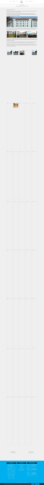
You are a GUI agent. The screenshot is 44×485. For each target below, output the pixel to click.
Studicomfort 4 (14, 476)
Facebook (18, 482)
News (26, 1)
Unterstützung (13, 477)
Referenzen (30, 1)
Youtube (22, 482)
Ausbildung (9, 464)
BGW (33, 1)
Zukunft (13, 478)
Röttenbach (12, 474)
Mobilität (14, 470)
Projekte (13, 1)
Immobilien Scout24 (9, 469)
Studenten (11, 476)
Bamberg (10, 465)
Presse (9, 474)
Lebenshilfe (12, 470)
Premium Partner (13, 473)
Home (10, 1)
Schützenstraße (9, 475)
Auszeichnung (13, 464)
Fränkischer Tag (9, 468)
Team (17, 1)
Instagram (25, 482)
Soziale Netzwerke (13, 475)
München (13, 471)
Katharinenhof (8, 470)
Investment (14, 469)
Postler (11, 473)
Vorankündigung (10, 478)
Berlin (11, 466)
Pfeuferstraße (8, 473)
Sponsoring (8, 476)
